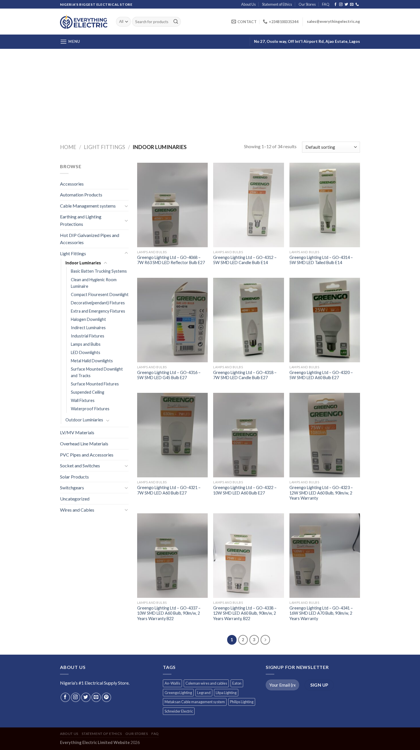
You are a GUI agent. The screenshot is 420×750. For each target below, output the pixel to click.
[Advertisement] (210, 92)
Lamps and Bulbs (86, 344)
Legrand (204, 692)
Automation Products (81, 194)
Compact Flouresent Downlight (100, 294)
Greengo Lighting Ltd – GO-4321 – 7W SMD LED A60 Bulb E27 (169, 490)
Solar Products (74, 476)
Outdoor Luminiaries (84, 419)
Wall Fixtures (83, 400)
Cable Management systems (88, 205)
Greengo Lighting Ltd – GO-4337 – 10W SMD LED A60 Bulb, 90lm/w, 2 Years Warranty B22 (169, 613)
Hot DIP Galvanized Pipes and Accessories (89, 238)
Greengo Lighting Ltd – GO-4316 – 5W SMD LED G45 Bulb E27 (169, 375)
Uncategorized (74, 498)
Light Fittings (104, 147)
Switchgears (72, 487)
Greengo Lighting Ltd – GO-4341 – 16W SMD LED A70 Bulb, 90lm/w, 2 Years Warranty (321, 613)
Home (68, 147)
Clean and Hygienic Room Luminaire (94, 283)
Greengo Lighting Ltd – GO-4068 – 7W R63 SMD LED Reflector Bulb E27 (171, 260)
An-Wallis (172, 683)
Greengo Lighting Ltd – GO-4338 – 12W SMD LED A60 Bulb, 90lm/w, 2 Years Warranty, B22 (245, 613)
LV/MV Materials (77, 432)
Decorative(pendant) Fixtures (98, 302)
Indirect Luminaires (88, 327)
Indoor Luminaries (83, 262)
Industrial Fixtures (87, 335)
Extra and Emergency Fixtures (98, 311)
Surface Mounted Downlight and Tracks (97, 372)
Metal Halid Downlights (92, 360)
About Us (248, 4)
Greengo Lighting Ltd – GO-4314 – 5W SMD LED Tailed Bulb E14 (321, 260)
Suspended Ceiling (87, 392)
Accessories (72, 183)
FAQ (325, 4)
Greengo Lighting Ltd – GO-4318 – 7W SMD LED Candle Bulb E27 (245, 375)
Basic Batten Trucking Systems (99, 271)
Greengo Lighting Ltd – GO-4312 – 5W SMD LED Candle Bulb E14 (245, 260)
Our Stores (307, 4)
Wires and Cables (77, 509)
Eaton (236, 683)
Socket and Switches (80, 465)
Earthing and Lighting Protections (80, 220)
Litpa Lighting (226, 692)
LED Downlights (85, 352)
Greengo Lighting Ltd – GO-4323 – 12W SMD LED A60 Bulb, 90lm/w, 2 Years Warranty (321, 492)
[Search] (176, 22)
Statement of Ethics (277, 4)
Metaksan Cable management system (195, 701)
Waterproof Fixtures (90, 408)
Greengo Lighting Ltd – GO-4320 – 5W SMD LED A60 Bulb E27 (321, 375)
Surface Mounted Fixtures (95, 383)
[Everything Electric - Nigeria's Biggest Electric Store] (83, 21)
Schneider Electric (179, 711)
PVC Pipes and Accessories (86, 454)
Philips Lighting (241, 701)
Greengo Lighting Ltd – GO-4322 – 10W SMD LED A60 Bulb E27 (245, 490)
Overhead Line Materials (84, 443)
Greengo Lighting (178, 692)
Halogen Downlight (88, 319)
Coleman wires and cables (206, 683)
